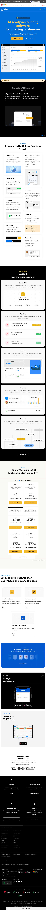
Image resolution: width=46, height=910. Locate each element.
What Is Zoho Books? (4, 833)
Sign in (43, 5)
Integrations (3, 844)
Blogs (15, 842)
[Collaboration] (32, 247)
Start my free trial (17, 38)
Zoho (3, 5)
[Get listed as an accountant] (13, 634)
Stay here (43, 1)
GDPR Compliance (27, 903)
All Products (33, 5)
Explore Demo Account (22, 58)
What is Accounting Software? (24, 864)
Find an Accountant (17, 847)
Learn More (8, 883)
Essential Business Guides (5, 864)
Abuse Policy (33, 903)
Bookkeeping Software (17, 854)
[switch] (20, 480)
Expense (17, 5)
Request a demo (29, 38)
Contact (4, 901)
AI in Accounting (4, 847)
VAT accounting (4, 838)
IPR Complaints (19, 901)
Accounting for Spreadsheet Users (31, 854)
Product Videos (16, 838)
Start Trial (11, 793)
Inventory (9, 5)
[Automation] (32, 199)
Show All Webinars (34, 819)
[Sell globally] (32, 223)
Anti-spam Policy (26, 901)
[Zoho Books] (5, 9)
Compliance (14, 901)
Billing (29, 5)
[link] (29, 5)
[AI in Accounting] (13, 164)
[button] (42, 9)
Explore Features (23, 454)
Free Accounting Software (5, 854)
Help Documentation (17, 833)
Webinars (15, 840)
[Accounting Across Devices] (32, 170)
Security (9, 901)
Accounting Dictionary (14, 864)
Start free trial (26, 908)
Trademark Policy (13, 903)
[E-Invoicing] (13, 210)
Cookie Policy (20, 903)
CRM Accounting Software (5, 856)
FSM (26, 5)
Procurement (22, 5)
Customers (3, 842)
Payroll (13, 5)
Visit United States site (36, 1)
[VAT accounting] (13, 186)
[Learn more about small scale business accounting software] (3, 607)
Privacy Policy (40, 901)
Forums (15, 844)
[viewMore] (42, 675)
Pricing (2, 840)
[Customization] (13, 234)
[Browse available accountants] (26, 607)
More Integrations (23, 663)
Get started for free (15, 502)
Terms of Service (34, 901)
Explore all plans (23, 556)
